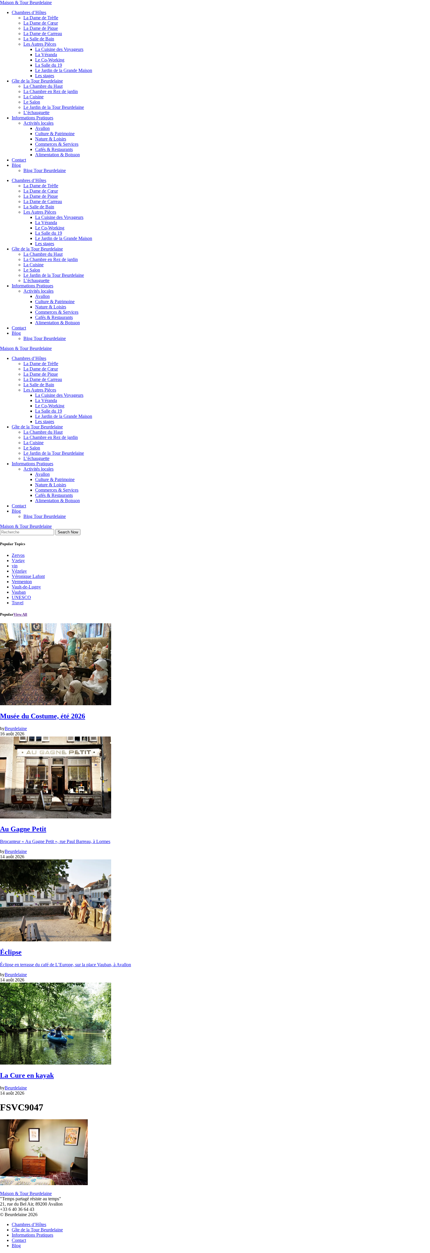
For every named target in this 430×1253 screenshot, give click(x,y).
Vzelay (18, 560)
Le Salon (31, 101)
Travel (17, 602)
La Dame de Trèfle (40, 17)
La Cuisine (33, 96)
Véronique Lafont (28, 576)
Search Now (68, 532)
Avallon (42, 128)
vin (15, 565)
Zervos (18, 555)
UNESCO (21, 597)
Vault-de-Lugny (26, 586)
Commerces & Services (56, 144)
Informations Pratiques (32, 117)
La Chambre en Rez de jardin (50, 91)
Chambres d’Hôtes (29, 12)
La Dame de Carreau (42, 33)
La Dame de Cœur (40, 22)
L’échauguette (36, 112)
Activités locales (38, 123)
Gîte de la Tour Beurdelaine (37, 80)
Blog (16, 165)
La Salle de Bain (38, 38)
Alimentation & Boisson (57, 154)
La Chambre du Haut (43, 86)
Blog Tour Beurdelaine (44, 170)
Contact (19, 159)
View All (20, 614)
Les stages (44, 75)
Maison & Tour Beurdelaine (26, 2)
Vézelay (19, 571)
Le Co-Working (49, 59)
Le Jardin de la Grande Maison (63, 70)
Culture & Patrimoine (55, 133)
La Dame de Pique (40, 28)
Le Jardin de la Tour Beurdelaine (53, 107)
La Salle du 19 (48, 65)
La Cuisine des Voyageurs (59, 49)
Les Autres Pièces (39, 44)
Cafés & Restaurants (54, 149)
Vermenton (22, 581)
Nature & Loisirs (50, 138)
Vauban (19, 592)
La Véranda (46, 54)
